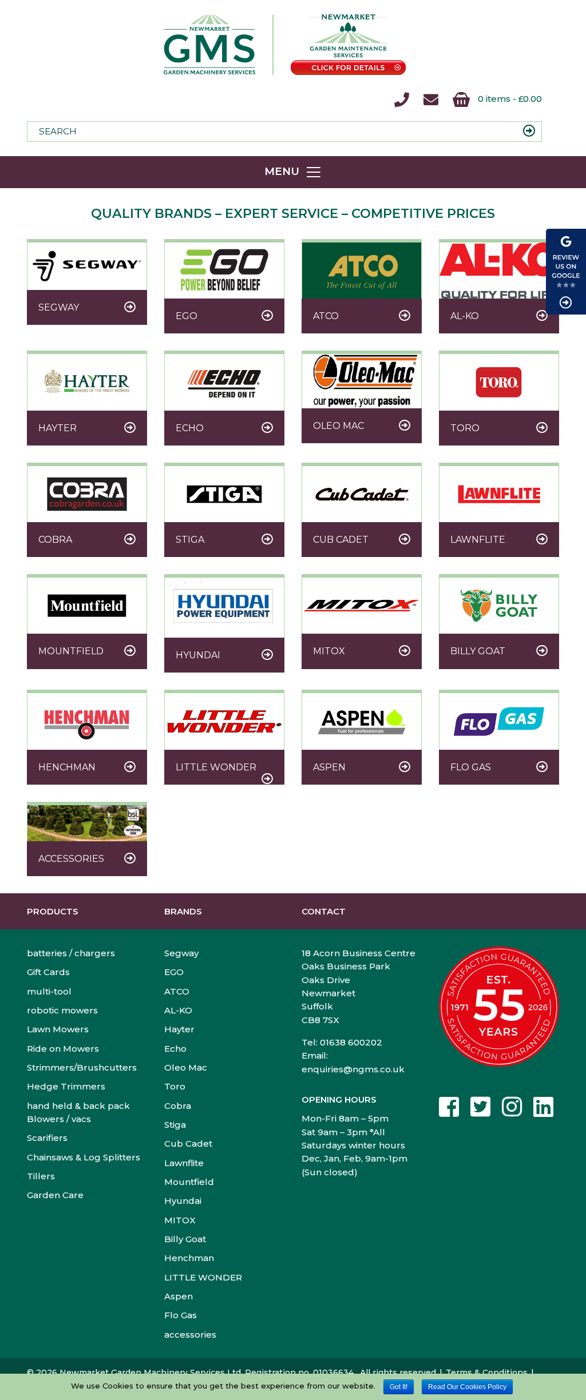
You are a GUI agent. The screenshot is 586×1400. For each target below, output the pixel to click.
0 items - (509, 98)
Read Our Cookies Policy (467, 1387)
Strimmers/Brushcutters (82, 1067)
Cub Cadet (188, 1143)
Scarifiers (47, 1137)
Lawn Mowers (58, 1029)
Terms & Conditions (487, 1372)
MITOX (180, 1220)
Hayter (179, 1029)
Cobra (177, 1105)
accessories (190, 1334)
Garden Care (55, 1195)
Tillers (41, 1176)
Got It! (398, 1387)
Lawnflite (184, 1163)
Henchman (189, 1257)
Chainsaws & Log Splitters (83, 1157)
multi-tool (49, 991)
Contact (324, 911)
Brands (183, 911)
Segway (181, 953)
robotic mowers (62, 1010)
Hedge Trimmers (66, 1086)
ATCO (176, 991)
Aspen (178, 1296)
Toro (174, 1086)
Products (52, 911)
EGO (174, 972)
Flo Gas (180, 1315)
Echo (175, 1048)
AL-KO (178, 1010)
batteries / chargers (71, 953)
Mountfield (189, 1181)
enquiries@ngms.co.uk (353, 1069)
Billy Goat (185, 1239)
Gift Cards (48, 972)
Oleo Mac (185, 1067)
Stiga (175, 1124)
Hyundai (182, 1200)
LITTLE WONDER (203, 1277)
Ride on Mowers (63, 1048)
